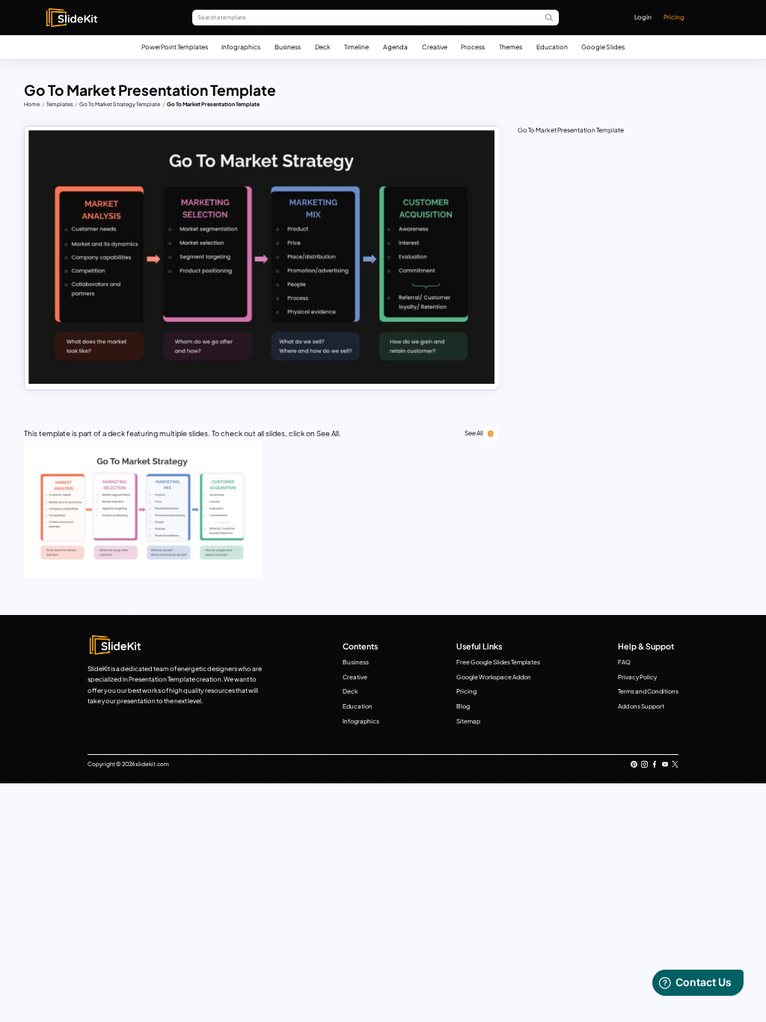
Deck (323, 47)
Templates (59, 104)
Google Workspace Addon (493, 677)
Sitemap (468, 721)
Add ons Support (641, 706)
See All (474, 433)
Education (552, 47)
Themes (510, 47)
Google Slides (603, 47)
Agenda (395, 47)
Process (473, 47)
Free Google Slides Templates (498, 662)
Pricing (674, 17)
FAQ (624, 662)
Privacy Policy (637, 677)
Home (32, 104)
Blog (463, 706)
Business (288, 47)
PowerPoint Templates (174, 47)
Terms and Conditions (648, 691)
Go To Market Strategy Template (119, 104)
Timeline (356, 47)
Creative (434, 47)
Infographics (240, 47)
